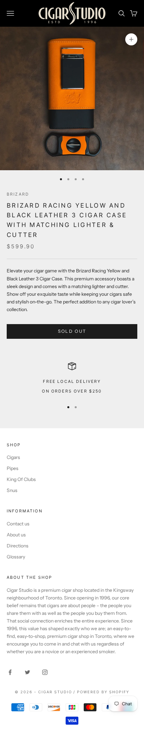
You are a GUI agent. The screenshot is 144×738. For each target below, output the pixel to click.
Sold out (72, 331)
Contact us (18, 524)
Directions (17, 546)
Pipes (12, 468)
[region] (72, 378)
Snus (12, 490)
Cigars (13, 457)
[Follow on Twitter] (27, 672)
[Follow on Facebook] (10, 672)
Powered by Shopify (103, 692)
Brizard (18, 194)
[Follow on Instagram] (45, 672)
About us (16, 535)
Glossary (16, 557)
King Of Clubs (21, 479)
